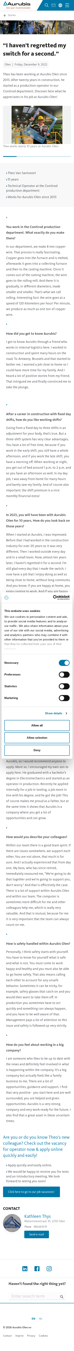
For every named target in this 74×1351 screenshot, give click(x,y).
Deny (37, 750)
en (33, 1318)
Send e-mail (36, 1234)
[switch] (64, 675)
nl (41, 1318)
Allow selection (37, 737)
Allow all (37, 725)
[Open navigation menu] (67, 5)
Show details (53, 713)
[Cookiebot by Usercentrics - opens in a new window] (53, 597)
